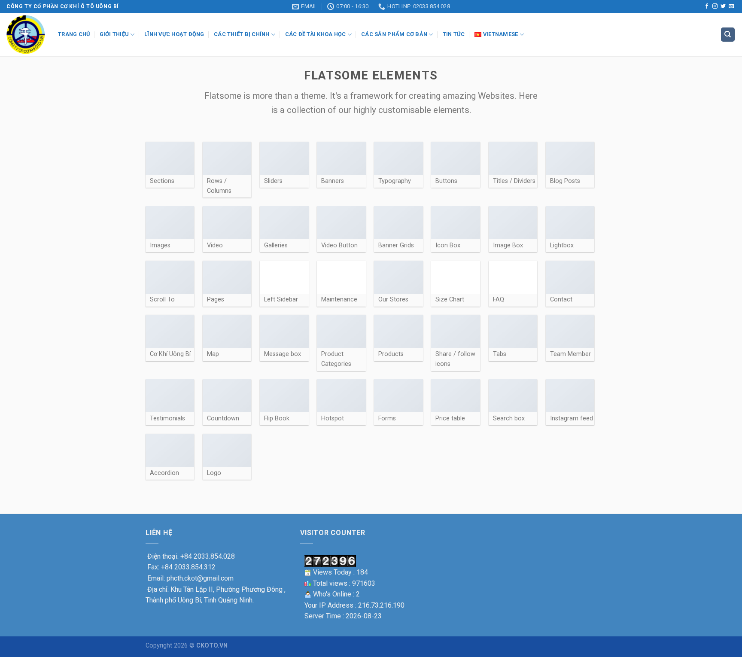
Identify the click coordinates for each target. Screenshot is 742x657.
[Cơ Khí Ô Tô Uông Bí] (25, 34)
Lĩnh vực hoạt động (174, 34)
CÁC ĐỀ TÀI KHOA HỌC (315, 34)
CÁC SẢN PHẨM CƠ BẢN (394, 34)
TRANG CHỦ (74, 34)
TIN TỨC (454, 34)
